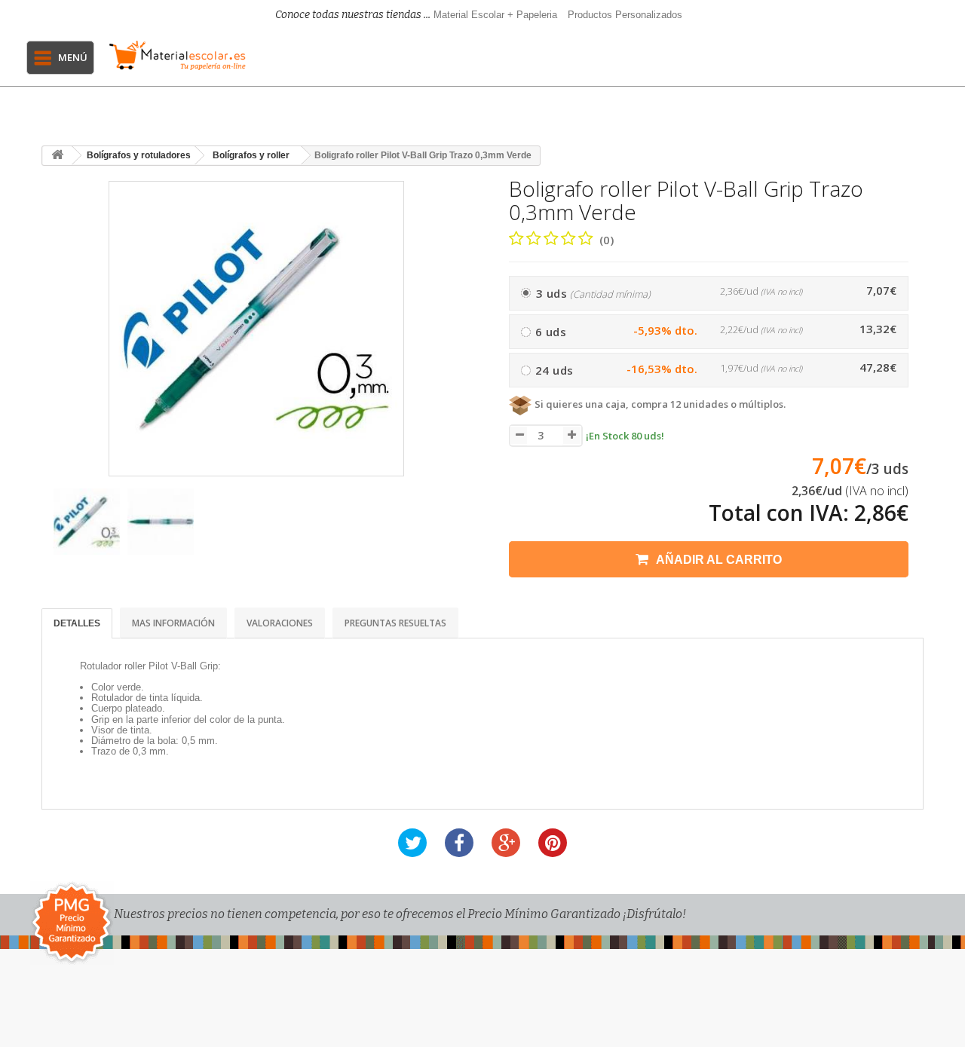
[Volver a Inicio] (57, 155)
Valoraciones (280, 623)
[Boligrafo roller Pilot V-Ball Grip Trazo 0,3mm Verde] (87, 522)
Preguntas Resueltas (395, 623)
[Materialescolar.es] (177, 55)
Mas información (173, 623)
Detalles (77, 623)
